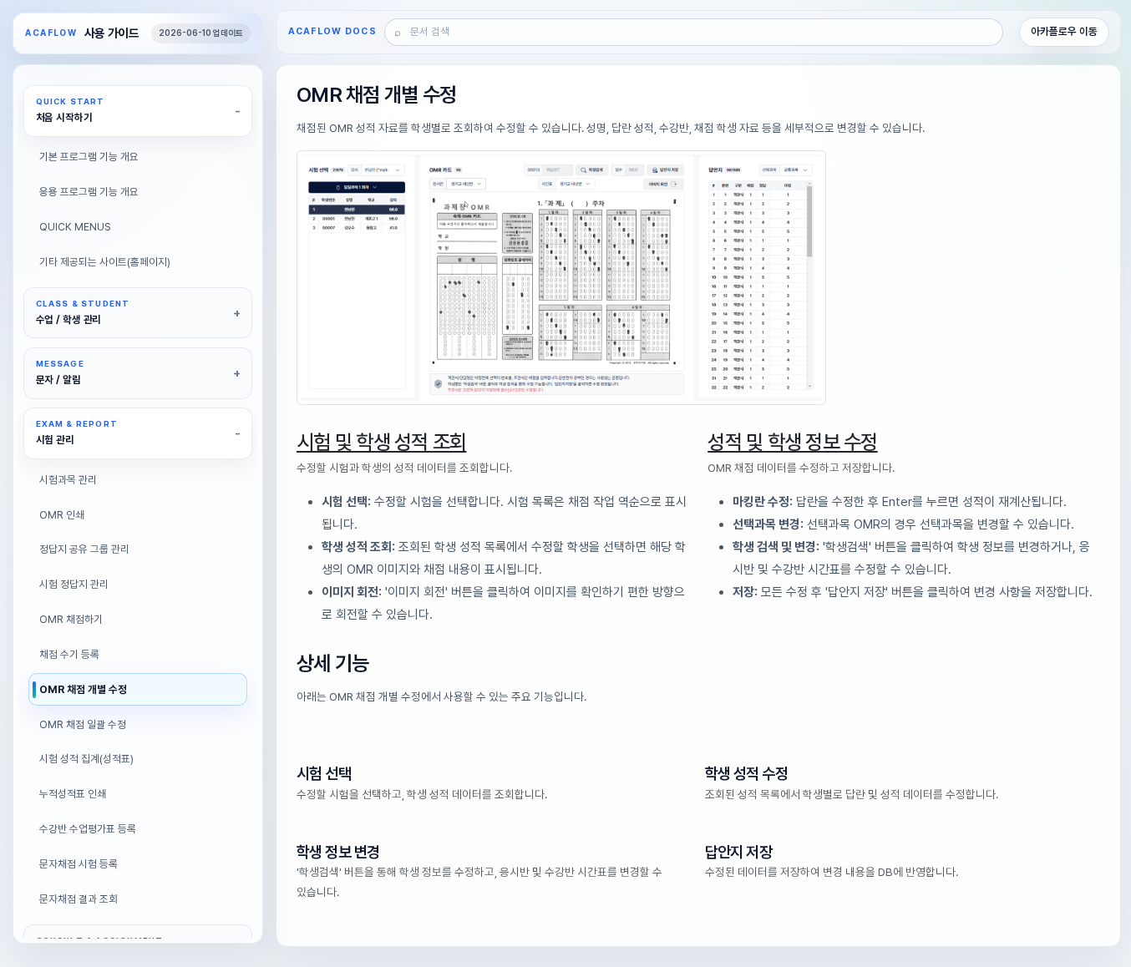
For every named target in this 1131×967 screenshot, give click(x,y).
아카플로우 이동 (1064, 31)
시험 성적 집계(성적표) (86, 758)
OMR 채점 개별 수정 (83, 689)
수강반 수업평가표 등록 (87, 829)
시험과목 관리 (68, 479)
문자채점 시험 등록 (78, 864)
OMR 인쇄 (61, 515)
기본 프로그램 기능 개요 (89, 156)
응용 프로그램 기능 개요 (89, 191)
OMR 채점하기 (71, 619)
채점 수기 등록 (69, 654)
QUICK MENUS (75, 226)
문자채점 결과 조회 (78, 899)
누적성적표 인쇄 (72, 793)
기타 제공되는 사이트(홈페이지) (104, 262)
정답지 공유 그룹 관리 (84, 549)
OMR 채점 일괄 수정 (82, 724)
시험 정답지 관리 (74, 584)
